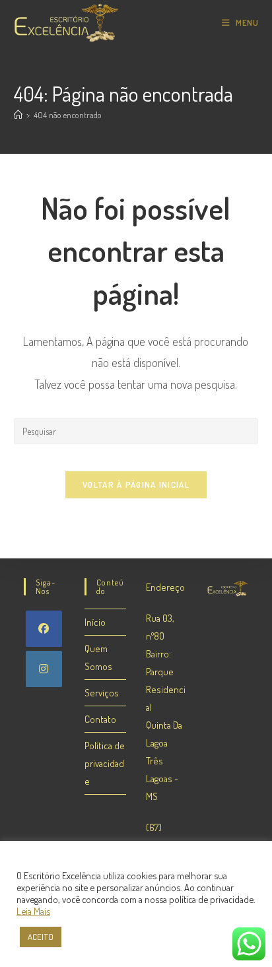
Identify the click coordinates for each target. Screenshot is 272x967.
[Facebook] (44, 629)
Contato (100, 719)
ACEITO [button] (40, 936)
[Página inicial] (18, 115)
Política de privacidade (105, 763)
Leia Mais (33, 911)
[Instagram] (44, 669)
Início (95, 622)
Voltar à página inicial (136, 484)
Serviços (102, 692)
